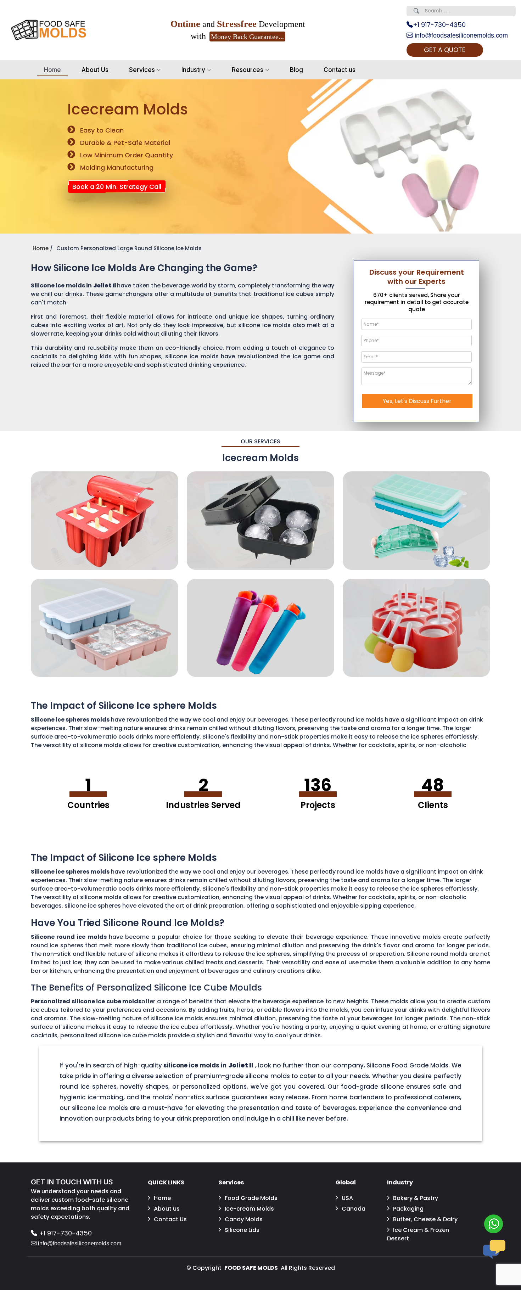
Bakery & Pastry (415, 1198)
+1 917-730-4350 (439, 24)
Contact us (339, 69)
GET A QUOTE (444, 49)
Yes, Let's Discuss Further (417, 401)
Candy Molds (244, 1219)
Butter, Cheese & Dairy (425, 1219)
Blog (296, 69)
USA (347, 1198)
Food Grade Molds (251, 1198)
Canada (353, 1209)
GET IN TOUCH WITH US (72, 1182)
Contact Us (170, 1219)
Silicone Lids (242, 1230)
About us (167, 1209)
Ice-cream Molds (249, 1209)
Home (52, 69)
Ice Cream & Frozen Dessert (418, 1234)
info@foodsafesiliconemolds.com (460, 35)
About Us (95, 69)
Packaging (408, 1209)
